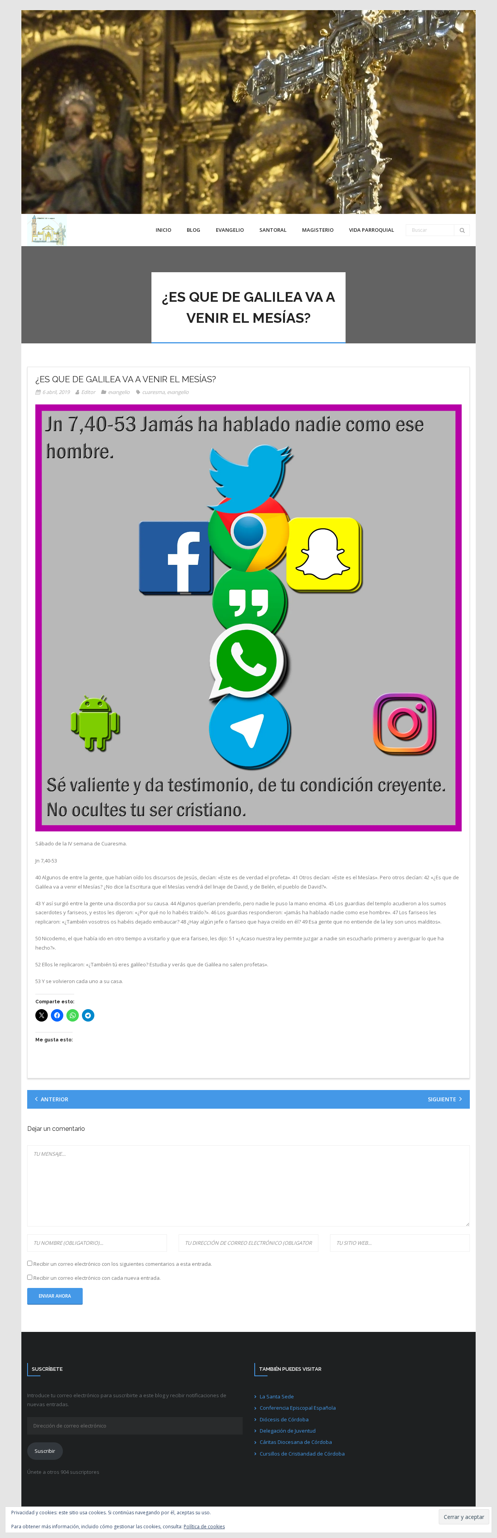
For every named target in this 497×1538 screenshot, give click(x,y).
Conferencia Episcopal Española (298, 1407)
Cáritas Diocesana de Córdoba (296, 1441)
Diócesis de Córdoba (284, 1419)
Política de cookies (204, 1526)
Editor (88, 391)
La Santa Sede (277, 1396)
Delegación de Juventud (288, 1430)
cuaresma (153, 391)
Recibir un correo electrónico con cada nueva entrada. (97, 1277)
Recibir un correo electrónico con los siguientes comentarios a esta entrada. (122, 1263)
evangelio (119, 391)
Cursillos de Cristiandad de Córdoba (302, 1453)
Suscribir (45, 1450)
